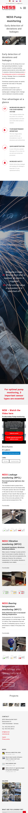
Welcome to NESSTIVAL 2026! (13, 752)
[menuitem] (20, 8)
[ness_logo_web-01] (11, 8)
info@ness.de (19, 3)
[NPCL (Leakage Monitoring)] (17, 704)
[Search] (20, 8)
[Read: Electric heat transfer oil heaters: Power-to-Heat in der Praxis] (3, 757)
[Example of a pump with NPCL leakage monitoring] (23, 704)
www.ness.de (5, 734)
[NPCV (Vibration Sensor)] (11, 704)
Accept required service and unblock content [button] (14, 438)
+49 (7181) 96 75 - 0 (12, 3)
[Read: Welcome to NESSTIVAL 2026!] (3, 753)
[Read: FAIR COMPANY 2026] (3, 764)
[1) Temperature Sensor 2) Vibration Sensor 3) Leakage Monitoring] (5, 704)
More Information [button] (14, 430)
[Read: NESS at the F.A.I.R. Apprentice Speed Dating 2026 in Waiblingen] (3, 768)
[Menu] (24, 8)
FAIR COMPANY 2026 (11, 763)
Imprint (4, 737)
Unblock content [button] (14, 433)
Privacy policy (6, 739)
